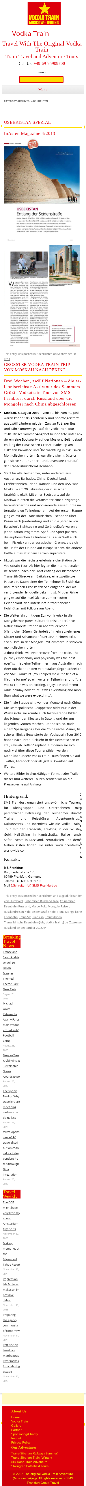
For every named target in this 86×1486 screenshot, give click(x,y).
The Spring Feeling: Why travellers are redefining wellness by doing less (11, 1104)
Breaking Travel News (12, 941)
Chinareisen (67, 901)
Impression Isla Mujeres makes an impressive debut (11, 1289)
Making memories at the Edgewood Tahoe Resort (11, 1253)
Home (15, 1417)
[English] (77, 4)
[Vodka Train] (44, 14)
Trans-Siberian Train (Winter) (31, 1457)
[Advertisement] (44, 1398)
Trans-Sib (25, 917)
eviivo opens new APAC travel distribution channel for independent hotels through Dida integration (11, 1153)
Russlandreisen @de (17, 912)
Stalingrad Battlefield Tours (30, 1466)
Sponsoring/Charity (24, 1434)
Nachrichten (44, 354)
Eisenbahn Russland (17, 906)
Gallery (16, 1425)
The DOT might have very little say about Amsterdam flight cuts (11, 1215)
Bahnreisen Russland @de (42, 901)
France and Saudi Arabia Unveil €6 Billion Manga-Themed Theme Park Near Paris (11, 970)
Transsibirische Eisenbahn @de (24, 922)
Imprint (16, 1438)
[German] (71, 4)
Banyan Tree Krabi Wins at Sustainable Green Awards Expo (11, 1066)
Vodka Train (19, 1421)
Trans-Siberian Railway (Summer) (34, 1453)
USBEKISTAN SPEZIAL (27, 122)
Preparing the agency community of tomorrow (11, 1323)
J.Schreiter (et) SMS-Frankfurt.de (34, 885)
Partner (16, 1430)
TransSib (38, 917)
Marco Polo (39, 906)
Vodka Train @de (57, 922)
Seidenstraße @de (44, 912)
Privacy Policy (20, 1442)
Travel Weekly (10, 1194)
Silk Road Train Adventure (29, 1462)
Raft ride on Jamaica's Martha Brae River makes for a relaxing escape (11, 1358)
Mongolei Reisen (58, 906)
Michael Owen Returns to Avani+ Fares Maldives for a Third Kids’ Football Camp (11, 1022)
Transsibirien (53, 917)
